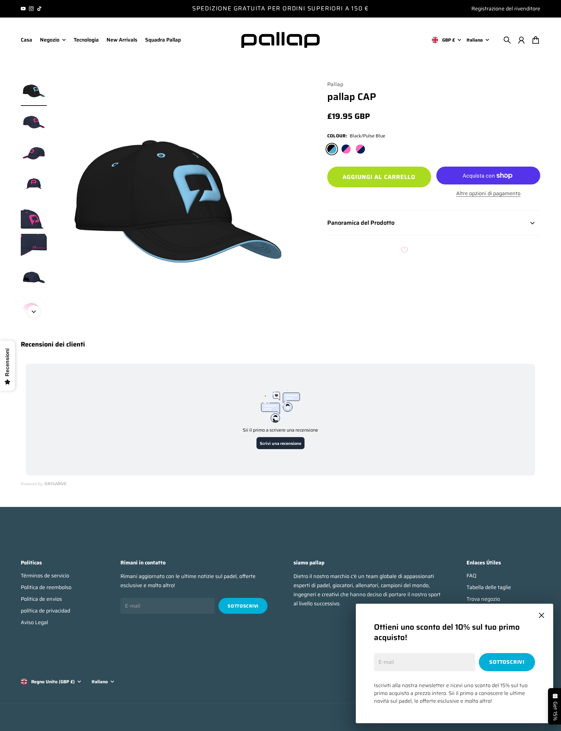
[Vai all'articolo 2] (34, 122)
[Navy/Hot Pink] (346, 149)
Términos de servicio (45, 576)
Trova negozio (483, 599)
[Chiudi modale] (541, 615)
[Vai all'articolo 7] (34, 278)
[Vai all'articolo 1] (34, 91)
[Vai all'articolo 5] (34, 216)
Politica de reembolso (46, 587)
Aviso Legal (34, 622)
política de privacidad (45, 611)
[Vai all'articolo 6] (34, 247)
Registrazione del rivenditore (505, 9)
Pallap (335, 84)
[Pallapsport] (280, 40)
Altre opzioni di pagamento (488, 193)
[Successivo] (33, 311)
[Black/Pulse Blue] (331, 149)
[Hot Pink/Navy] (360, 149)
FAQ (471, 576)
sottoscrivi (507, 662)
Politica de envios (41, 599)
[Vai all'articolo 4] (34, 184)
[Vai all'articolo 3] (34, 153)
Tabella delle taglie (489, 587)
